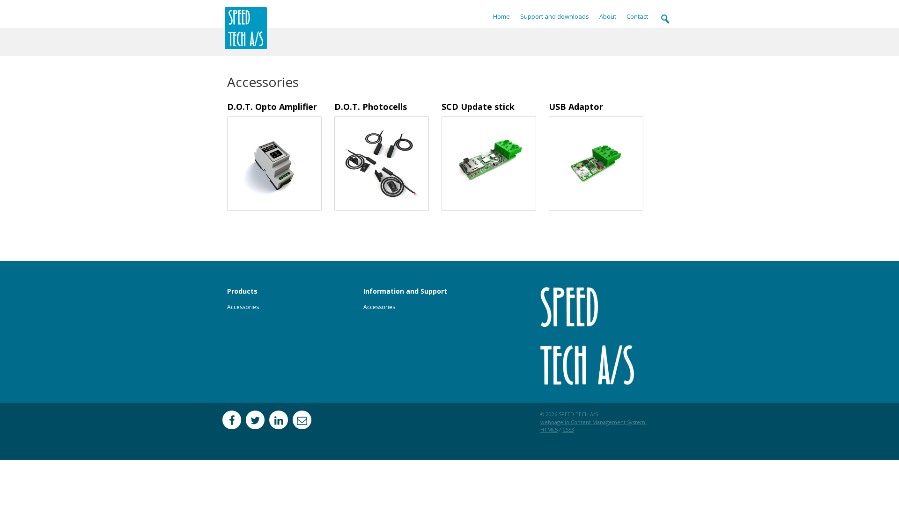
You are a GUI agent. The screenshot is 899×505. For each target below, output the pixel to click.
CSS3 (568, 429)
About (607, 17)
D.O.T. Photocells (370, 106)
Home (501, 17)
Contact (637, 17)
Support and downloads (554, 17)
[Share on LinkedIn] (278, 420)
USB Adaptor (576, 106)
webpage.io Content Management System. (593, 422)
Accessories (243, 307)
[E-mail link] (302, 420)
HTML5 (549, 429)
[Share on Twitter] (255, 420)
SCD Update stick (478, 106)
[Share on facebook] (231, 420)
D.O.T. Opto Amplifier (272, 106)
